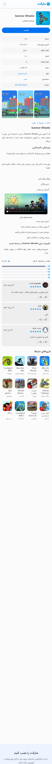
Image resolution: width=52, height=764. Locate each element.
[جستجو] (4, 4)
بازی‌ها (41, 123)
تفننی (25, 79)
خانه (48, 123)
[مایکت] (43, 5)
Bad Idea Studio (21, 85)
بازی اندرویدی (22, 73)
